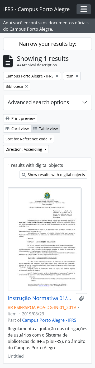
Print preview (22, 118)
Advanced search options (38, 102)
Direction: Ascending (24, 149)
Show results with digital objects (56, 174)
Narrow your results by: (47, 43)
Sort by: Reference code (27, 138)
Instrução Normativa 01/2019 (41, 298)
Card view (19, 128)
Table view (48, 128)
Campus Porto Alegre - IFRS (49, 320)
